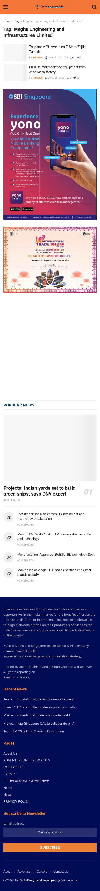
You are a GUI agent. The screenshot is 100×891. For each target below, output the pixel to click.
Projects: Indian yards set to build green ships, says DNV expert (39, 490)
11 (81, 57)
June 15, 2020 (55, 77)
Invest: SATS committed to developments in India (39, 707)
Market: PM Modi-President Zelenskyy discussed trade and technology (55, 536)
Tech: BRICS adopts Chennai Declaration (33, 731)
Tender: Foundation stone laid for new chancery (38, 699)
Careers (42, 871)
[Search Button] (94, 7)
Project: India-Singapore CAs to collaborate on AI (39, 723)
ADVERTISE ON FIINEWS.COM (26, 760)
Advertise (24, 871)
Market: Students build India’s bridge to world (36, 715)
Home (7, 21)
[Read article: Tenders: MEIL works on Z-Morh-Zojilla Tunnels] (15, 52)
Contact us (60, 871)
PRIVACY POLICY (16, 801)
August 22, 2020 (57, 57)
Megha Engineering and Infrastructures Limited (53, 21)
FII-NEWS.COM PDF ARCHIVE (26, 781)
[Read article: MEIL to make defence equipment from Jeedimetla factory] (15, 72)
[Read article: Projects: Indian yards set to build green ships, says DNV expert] (50, 448)
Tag (17, 21)
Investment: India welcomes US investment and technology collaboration (50, 516)
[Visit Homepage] (49, 7)
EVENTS (9, 774)
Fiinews (38, 57)
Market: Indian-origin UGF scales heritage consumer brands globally (54, 572)
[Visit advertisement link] (50, 346)
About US (10, 753)
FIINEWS (19, 880)
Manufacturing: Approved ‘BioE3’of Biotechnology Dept (55, 554)
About (7, 871)
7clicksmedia (68, 880)
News (7, 794)
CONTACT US (13, 767)
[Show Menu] (5, 7)
